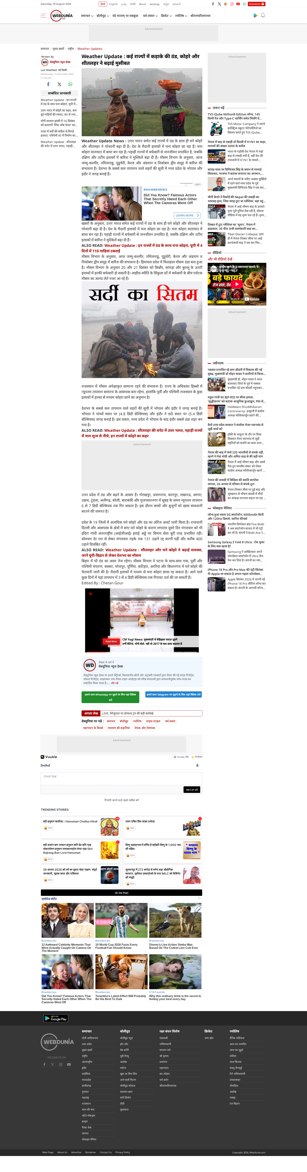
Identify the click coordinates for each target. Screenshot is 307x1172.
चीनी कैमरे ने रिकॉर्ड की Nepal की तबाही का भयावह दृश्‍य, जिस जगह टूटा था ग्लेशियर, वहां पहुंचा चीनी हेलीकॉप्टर (237, 199)
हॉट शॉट (124, 1044)
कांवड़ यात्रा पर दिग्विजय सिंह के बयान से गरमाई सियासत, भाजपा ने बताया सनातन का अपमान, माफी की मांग (235, 171)
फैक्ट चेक (86, 1127)
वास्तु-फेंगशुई (236, 1068)
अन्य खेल (208, 1038)
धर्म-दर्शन (164, 1079)
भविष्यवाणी (165, 1044)
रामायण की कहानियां (119, 728)
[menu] (44, 15)
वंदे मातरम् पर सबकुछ (125, 16)
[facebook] (213, 4)
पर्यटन (123, 1068)
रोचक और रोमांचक (144, 728)
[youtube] (238, 4)
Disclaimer (90, 1152)
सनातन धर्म (165, 1050)
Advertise (76, 1152)
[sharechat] (225, 4)
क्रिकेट (164, 16)
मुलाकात (124, 1109)
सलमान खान (126, 1091)
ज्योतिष (179, 16)
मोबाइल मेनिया (222, 508)
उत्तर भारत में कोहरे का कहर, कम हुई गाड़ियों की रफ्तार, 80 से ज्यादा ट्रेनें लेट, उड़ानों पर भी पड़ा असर (59, 112)
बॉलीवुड (101, 16)
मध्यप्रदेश (86, 1079)
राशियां (233, 1056)
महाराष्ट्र (85, 1097)
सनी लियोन (125, 1097)
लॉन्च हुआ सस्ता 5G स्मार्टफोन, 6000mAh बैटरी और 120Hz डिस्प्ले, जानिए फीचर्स (236, 516)
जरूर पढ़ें (218, 107)
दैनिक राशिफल (237, 1038)
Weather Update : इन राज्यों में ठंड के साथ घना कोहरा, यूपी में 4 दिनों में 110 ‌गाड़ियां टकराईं (59, 102)
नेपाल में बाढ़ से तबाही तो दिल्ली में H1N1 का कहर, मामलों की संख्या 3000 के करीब (237, 144)
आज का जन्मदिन (238, 1044)
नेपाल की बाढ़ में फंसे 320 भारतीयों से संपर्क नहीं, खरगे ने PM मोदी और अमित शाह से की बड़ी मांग (236, 454)
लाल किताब (235, 1062)
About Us (62, 1152)
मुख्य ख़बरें (58, 49)
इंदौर (84, 1068)
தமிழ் (124, 4)
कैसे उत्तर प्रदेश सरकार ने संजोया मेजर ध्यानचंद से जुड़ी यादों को (235, 427)
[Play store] (255, 15)
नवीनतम (218, 363)
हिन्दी (103, 4)
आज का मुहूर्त (236, 1050)
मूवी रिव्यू (124, 1056)
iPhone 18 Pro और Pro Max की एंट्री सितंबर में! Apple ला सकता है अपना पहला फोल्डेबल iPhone (235, 572)
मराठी (133, 4)
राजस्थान (86, 1103)
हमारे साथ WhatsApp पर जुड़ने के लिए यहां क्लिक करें (110, 697)
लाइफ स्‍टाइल (153, 721)
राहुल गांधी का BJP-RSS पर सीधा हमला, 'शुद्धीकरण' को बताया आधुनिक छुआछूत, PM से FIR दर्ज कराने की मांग (235, 399)
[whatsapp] (70, 84)
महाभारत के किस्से (93, 728)
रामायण (163, 1062)
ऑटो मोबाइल (88, 1115)
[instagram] (232, 4)
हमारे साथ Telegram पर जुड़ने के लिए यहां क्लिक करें (173, 694)
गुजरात (85, 1091)
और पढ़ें (114, 683)
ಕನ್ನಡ (166, 4)
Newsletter (255, 4)
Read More (111, 641)
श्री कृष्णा (164, 1056)
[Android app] (55, 1018)
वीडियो (217, 252)
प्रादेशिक (86, 1073)
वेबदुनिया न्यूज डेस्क (60, 62)
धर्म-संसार (148, 16)
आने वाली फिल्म (128, 1079)
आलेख (123, 1062)
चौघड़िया (234, 1085)
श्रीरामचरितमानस (200, 16)
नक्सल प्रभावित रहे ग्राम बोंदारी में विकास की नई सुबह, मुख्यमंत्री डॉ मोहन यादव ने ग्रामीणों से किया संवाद (235, 372)
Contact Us (106, 1152)
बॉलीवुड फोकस (127, 1085)
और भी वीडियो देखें (220, 259)
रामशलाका (235, 1079)
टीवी (122, 1103)
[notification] (262, 15)
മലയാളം (155, 4)
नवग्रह (232, 1097)
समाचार (85, 16)
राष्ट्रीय (71, 49)
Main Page (47, 1152)
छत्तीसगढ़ (86, 1085)
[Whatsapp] (244, 4)
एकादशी (164, 1038)
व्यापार (85, 1133)
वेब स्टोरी (124, 1050)
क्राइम (85, 1121)
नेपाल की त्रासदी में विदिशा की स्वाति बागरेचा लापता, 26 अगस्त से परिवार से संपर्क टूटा (233, 482)
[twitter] (219, 4)
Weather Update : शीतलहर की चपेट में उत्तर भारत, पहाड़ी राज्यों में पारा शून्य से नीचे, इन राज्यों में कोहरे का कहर (58, 144)
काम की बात (88, 1109)
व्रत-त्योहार (165, 1073)
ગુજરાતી (176, 4)
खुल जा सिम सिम (128, 1073)
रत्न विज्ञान (235, 1103)
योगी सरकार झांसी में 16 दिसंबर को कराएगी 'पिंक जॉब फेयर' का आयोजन (58, 123)
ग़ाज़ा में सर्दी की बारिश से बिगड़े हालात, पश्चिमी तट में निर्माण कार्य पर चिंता (59, 133)
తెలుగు (142, 4)
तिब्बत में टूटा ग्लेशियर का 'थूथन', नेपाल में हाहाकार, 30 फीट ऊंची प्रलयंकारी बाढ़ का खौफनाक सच (231, 226)
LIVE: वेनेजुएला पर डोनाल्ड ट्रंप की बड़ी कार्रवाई (127, 713)
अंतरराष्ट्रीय (87, 1062)
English (113, 4)
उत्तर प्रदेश (87, 1044)
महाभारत (164, 1068)
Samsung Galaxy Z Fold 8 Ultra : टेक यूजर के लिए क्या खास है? (236, 544)
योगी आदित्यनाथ (90, 1038)
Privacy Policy (122, 1152)
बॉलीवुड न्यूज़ (126, 1038)
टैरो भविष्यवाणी (237, 1073)
